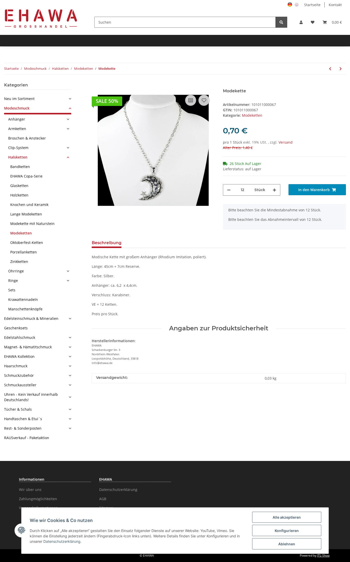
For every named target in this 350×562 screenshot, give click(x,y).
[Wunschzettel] (312, 22)
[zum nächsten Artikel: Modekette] (340, 68)
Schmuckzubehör (19, 375)
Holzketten (19, 195)
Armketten (17, 128)
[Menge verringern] (228, 189)
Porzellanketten (23, 252)
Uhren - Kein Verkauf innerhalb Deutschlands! (31, 397)
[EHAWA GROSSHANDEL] (41, 18)
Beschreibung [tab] (106, 242)
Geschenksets (16, 328)
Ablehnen (286, 544)
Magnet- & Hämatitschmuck (28, 346)
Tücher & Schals (18, 409)
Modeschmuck (16, 108)
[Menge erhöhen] (274, 189)
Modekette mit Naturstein (32, 223)
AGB (102, 498)
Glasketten (19, 185)
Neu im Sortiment (19, 98)
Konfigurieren (287, 530)
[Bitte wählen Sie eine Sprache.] (290, 4)
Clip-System (18, 147)
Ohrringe (16, 271)
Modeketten (252, 115)
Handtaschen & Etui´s (23, 418)
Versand (286, 142)
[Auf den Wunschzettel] (204, 100)
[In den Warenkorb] (96, 85)
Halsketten (17, 157)
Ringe (13, 280)
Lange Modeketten (26, 214)
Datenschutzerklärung (118, 489)
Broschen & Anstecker (27, 138)
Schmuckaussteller (20, 384)
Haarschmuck (15, 365)
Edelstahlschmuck (19, 337)
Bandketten (20, 166)
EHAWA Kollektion (19, 356)
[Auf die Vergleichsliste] (190, 100)
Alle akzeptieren (287, 517)
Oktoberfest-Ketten (26, 242)
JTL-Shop (323, 555)
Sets (11, 290)
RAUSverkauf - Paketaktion (26, 437)
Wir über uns (30, 489)
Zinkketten (19, 261)
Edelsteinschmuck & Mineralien (31, 318)
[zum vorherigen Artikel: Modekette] (330, 68)
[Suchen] (281, 22)
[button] (301, 22)
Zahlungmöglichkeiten (38, 498)
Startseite (312, 4)
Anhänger (16, 119)
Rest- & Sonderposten (23, 428)
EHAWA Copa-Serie (26, 176)
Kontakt (335, 4)
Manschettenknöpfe (25, 309)
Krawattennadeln (23, 299)
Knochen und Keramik (29, 204)
